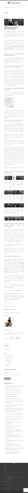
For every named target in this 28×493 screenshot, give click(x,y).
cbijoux (5, 469)
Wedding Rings (8, 360)
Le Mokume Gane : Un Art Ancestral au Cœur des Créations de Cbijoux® (13, 386)
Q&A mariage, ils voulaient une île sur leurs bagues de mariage (13, 423)
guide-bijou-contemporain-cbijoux (10, 309)
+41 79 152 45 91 (9, 479)
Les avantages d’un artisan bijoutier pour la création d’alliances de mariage (13, 452)
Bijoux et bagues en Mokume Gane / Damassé (14, 416)
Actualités (17, 338)
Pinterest (5, 487)
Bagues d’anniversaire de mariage (11, 394)
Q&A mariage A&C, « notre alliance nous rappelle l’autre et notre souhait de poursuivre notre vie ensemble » (13, 431)
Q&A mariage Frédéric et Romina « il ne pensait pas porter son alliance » (14, 441)
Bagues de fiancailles (16, 46)
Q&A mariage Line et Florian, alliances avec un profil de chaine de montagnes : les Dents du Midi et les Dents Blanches (14, 410)
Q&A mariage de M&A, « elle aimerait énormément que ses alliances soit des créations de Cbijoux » (14, 436)
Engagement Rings (8, 358)
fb (13, 290)
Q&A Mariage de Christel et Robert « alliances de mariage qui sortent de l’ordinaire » (14, 448)
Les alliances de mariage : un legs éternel (13, 389)
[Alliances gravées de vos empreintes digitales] (14, 22)
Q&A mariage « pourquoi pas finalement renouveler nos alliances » (12, 426)
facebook (6, 271)
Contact (5, 473)
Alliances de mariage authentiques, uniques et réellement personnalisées (14, 405)
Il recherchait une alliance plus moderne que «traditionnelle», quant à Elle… (13, 419)
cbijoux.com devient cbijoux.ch (11, 396)
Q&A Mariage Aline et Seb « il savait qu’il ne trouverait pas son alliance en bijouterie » (13, 445)
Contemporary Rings (9, 355)
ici (21, 241)
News (20, 338)
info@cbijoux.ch (9, 481)
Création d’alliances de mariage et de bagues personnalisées (13, 401)
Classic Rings (7, 362)
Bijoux (5, 467)
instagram (18, 290)
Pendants (7, 364)
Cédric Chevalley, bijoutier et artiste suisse (13, 392)
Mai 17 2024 (11, 338)
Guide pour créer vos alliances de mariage (13, 398)
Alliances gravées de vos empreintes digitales (14, 414)
